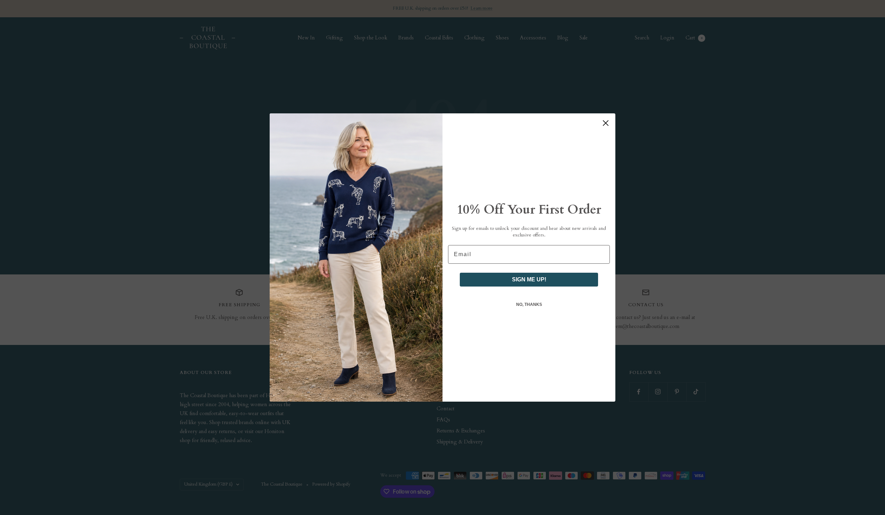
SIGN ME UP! (529, 279)
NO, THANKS (529, 304)
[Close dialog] (605, 123)
